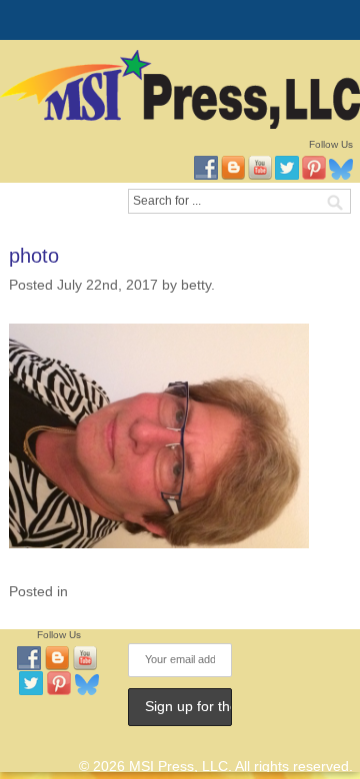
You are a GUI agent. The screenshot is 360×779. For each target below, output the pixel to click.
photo (34, 256)
